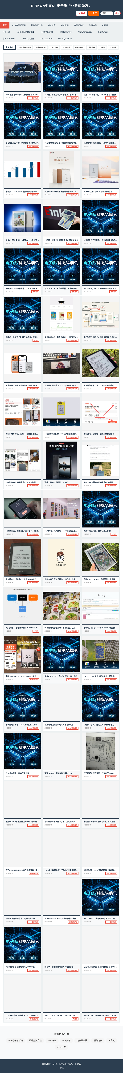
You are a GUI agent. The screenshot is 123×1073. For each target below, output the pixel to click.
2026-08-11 (9, 825)
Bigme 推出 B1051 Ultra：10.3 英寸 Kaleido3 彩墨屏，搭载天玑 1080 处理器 (39, 240)
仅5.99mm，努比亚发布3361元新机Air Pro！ (103, 288)
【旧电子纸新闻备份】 (25, 32)
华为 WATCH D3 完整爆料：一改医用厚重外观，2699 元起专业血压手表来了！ (76, 288)
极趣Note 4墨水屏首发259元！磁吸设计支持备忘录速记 (28, 821)
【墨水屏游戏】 (47, 32)
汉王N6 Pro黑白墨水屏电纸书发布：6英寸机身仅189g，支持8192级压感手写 (76, 191)
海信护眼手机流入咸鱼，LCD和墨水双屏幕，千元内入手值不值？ (32, 434)
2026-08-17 (9, 243)
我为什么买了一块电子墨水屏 (17, 773)
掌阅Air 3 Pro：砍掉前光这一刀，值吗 (61, 676)
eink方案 (52, 25)
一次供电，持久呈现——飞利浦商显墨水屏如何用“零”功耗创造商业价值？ (74, 531)
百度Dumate (103, 32)
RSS (95, 13)
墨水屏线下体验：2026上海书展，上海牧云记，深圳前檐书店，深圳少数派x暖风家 (39, 724)
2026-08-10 (9, 1019)
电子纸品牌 (79, 25)
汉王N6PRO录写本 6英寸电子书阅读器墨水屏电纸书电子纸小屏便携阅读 (74, 918)
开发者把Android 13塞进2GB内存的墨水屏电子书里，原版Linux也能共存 (76, 143)
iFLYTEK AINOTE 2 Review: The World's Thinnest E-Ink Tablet (74, 1015)
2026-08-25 (9, 98)
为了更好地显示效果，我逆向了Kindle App (102, 773)
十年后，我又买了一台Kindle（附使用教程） (102, 628)
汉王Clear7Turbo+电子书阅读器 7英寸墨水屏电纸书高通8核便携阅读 (35, 870)
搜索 (117, 13)
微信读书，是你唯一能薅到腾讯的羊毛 (99, 434)
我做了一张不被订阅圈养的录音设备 (59, 967)
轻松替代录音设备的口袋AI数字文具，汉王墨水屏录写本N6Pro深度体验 (35, 967)
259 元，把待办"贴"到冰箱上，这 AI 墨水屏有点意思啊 (67, 94)
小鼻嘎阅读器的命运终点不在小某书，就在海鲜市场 (65, 724)
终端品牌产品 (37, 25)
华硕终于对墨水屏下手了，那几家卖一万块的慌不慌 (65, 821)
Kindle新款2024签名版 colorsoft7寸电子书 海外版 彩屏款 (31, 1015)
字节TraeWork (9, 38)
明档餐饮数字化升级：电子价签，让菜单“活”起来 (64, 628)
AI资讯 (105, 25)
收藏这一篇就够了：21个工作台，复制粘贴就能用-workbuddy (32, 337)
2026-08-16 (9, 292)
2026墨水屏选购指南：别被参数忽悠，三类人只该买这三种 (29, 918)
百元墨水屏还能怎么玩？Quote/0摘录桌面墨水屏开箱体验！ (69, 385)
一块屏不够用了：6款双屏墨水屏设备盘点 (61, 240)
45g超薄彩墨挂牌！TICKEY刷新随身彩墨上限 (63, 434)
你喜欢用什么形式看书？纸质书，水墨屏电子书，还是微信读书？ (71, 579)
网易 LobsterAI (46, 38)
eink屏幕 (65, 25)
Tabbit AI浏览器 (27, 38)
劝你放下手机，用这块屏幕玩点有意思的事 (101, 724)
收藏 (83, 13)
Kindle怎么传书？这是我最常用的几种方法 (23, 143)
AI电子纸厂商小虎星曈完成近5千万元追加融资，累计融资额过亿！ (32, 385)
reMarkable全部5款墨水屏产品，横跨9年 (101, 918)
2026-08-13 (48, 728)
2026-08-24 (48, 98)
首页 (5, 25)
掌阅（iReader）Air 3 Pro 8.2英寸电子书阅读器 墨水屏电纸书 (32, 676)
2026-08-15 (9, 437)
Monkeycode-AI (65, 38)
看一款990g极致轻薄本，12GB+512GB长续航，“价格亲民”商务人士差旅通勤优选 (39, 288)
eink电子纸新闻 (19, 25)
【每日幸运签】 (66, 32)
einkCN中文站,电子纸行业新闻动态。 (61, 5)
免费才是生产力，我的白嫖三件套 (97, 531)
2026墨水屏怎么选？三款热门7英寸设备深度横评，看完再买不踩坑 (71, 870)
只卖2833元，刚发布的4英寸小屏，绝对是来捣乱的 (26, 531)
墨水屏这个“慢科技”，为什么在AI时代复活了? (24, 579)
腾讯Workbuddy (85, 32)
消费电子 (93, 25)
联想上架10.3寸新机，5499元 (56, 482)
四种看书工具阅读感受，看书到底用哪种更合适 (103, 143)
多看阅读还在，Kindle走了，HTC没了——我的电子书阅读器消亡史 (72, 337)
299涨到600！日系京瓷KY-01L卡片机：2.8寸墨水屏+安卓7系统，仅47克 (35, 482)
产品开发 (6, 32)
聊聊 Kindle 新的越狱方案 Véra (58, 773)
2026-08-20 (9, 195)
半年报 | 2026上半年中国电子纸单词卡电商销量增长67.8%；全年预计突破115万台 (39, 191)
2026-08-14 (9, 631)
